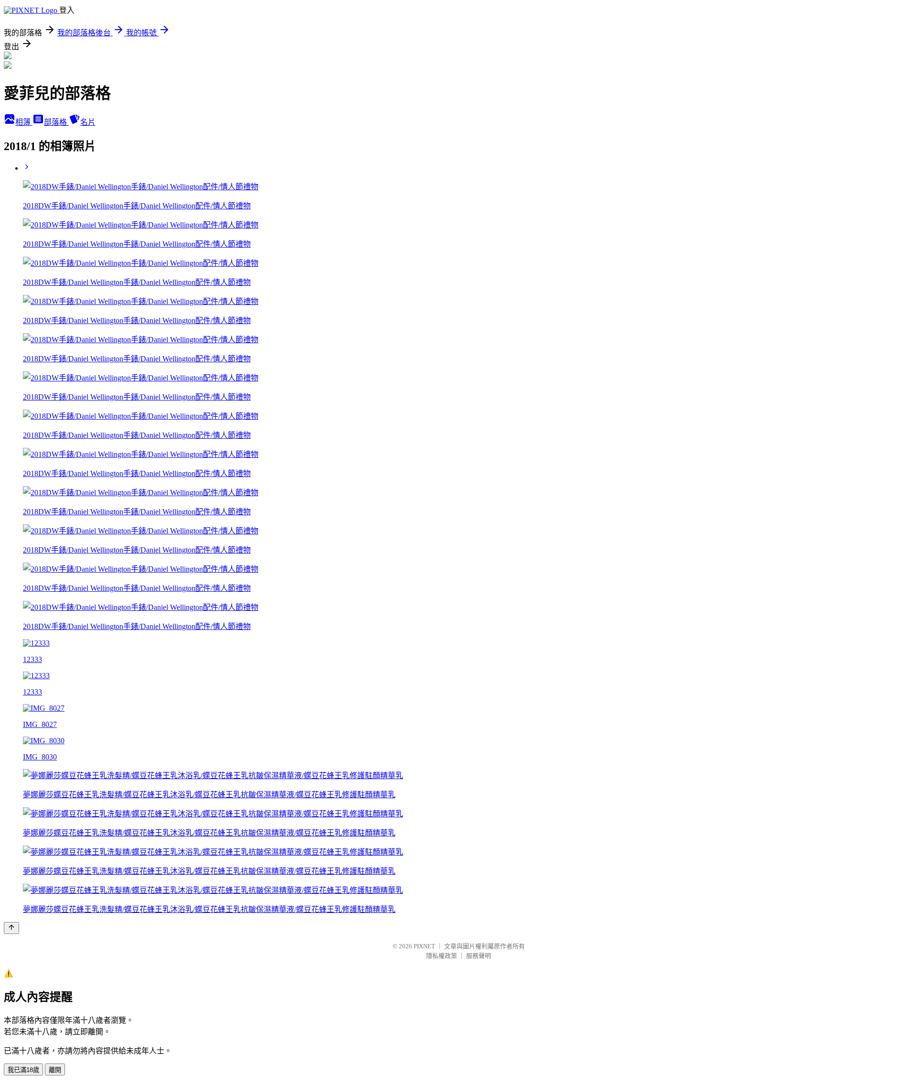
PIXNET (424, 946)
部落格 (56, 122)
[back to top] (11, 928)
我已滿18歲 (23, 1070)
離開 (55, 1070)
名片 (88, 122)
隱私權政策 (441, 955)
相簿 (23, 122)
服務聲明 (478, 955)
